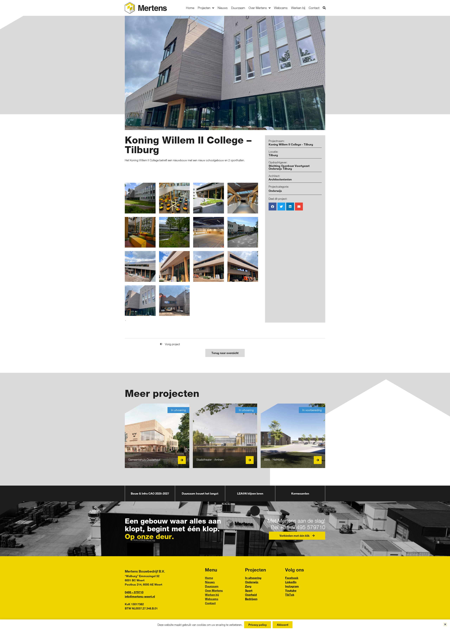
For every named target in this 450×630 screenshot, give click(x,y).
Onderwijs (275, 190)
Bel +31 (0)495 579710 (298, 527)
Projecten (204, 8)
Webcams (281, 8)
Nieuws (223, 8)
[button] (324, 8)
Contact (314, 8)
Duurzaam (238, 8)
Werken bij (298, 8)
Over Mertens (258, 8)
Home (190, 8)
